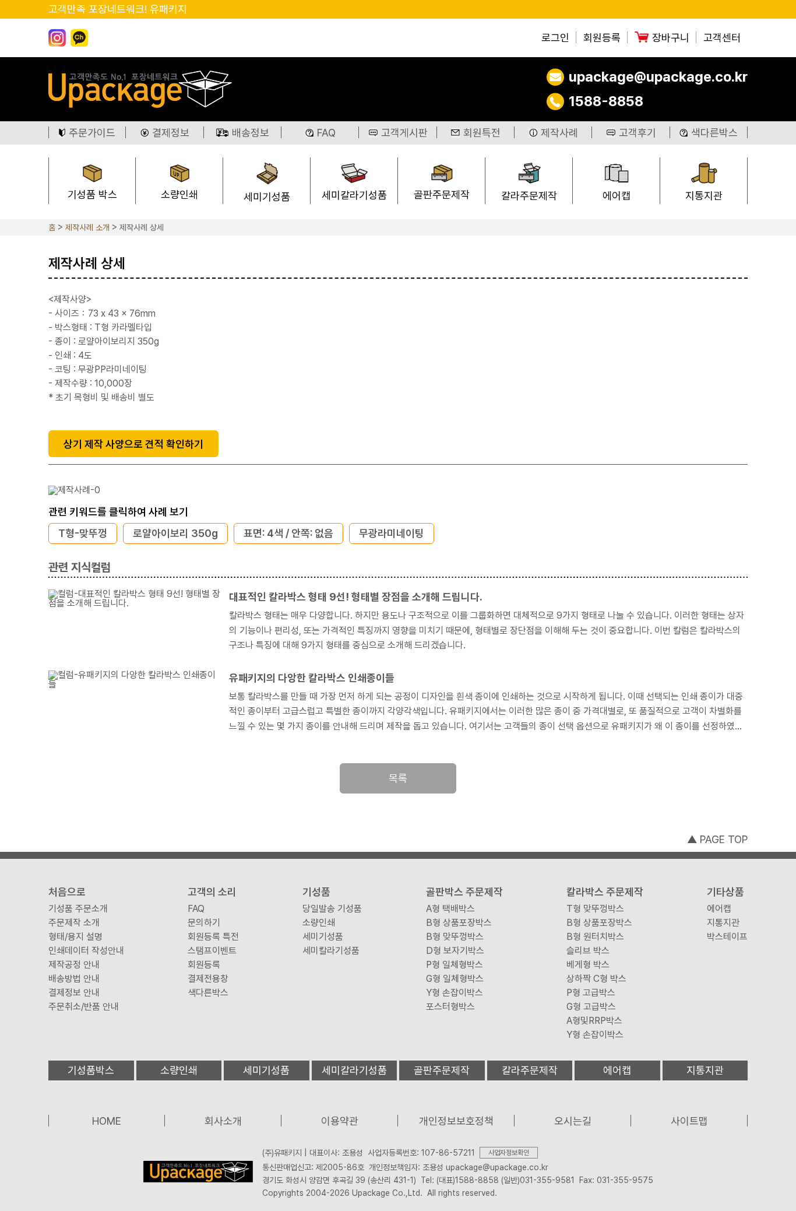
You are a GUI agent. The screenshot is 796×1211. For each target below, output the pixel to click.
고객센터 (722, 38)
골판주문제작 (442, 194)
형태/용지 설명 (75, 937)
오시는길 (572, 1121)
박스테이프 (727, 937)
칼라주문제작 (529, 195)
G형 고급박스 (591, 1007)
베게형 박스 (588, 965)
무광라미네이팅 (391, 533)
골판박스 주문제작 (464, 892)
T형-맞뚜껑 (82, 533)
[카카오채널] (79, 38)
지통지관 (704, 195)
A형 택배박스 (450, 909)
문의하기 (204, 923)
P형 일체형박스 (454, 965)
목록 (398, 778)
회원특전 (482, 133)
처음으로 (67, 892)
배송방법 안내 (74, 979)
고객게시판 (404, 133)
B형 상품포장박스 (459, 923)
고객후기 (637, 133)
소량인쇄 (179, 194)
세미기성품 (267, 197)
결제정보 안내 (74, 993)
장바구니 (670, 38)
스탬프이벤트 (212, 951)
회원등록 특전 (213, 937)
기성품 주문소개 (78, 909)
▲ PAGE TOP (717, 839)
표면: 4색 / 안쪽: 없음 (288, 533)
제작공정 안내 (74, 965)
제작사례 (559, 133)
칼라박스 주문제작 (604, 892)
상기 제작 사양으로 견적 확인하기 (133, 444)
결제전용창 (208, 979)
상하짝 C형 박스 (596, 979)
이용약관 (339, 1121)
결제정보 (170, 133)
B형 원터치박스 (595, 937)
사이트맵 (689, 1121)
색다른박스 (714, 133)
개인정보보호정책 (456, 1121)
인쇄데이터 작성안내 (86, 951)
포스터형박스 (450, 1007)
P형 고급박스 (590, 993)
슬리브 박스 (588, 951)
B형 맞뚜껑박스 (455, 937)
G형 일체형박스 (455, 979)
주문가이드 (92, 133)
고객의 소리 (212, 892)
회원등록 (602, 38)
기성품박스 (91, 1070)
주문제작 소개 (74, 923)
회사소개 (223, 1121)
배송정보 (250, 133)
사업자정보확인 (508, 1153)
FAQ (326, 133)
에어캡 (617, 195)
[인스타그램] (57, 38)
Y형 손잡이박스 (454, 993)
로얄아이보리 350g (175, 533)
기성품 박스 (92, 194)
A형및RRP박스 (594, 1021)
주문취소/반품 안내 (83, 1007)
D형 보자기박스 (455, 951)
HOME (106, 1121)
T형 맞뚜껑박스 (595, 909)
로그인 (555, 38)
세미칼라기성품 (354, 195)
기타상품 (725, 892)
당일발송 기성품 (332, 909)
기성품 (316, 892)
